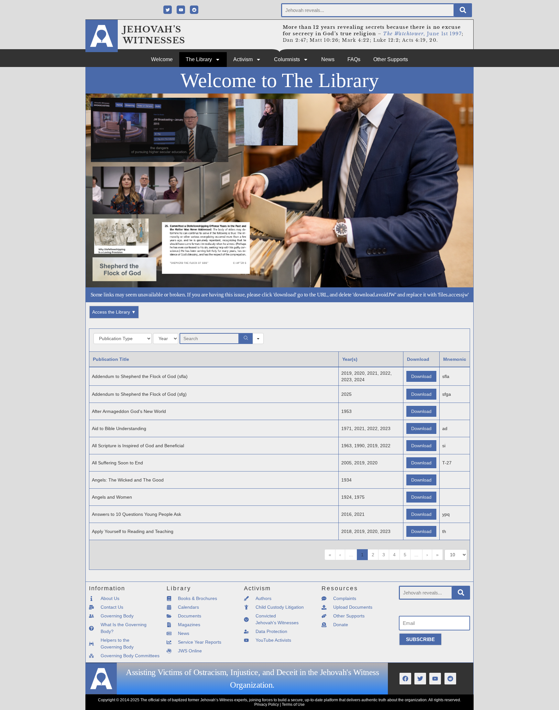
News (327, 59)
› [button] (427, 554)
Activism (243, 59)
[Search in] (258, 338)
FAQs (353, 59)
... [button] (351, 554)
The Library (199, 59)
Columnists (287, 59)
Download (421, 376)
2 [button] (373, 554)
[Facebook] (405, 678)
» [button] (437, 554)
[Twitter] (167, 10)
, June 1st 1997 (422, 34)
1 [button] (362, 554)
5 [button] (405, 554)
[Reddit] (194, 10)
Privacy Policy (266, 704)
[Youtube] (181, 10)
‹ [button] (340, 554)
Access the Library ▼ (114, 312)
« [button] (330, 554)
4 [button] (394, 554)
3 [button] (383, 554)
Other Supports (390, 59)
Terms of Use (293, 704)
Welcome (162, 59)
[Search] (463, 10)
